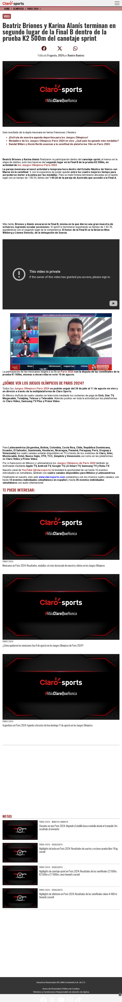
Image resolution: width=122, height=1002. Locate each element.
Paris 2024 (33, 8)
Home (7, 8)
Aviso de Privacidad (52, 989)
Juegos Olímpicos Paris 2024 (32, 388)
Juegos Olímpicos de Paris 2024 (76, 463)
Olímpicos (18, 8)
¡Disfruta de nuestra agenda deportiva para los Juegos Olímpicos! (48, 137)
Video (7, 16)
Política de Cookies (71, 989)
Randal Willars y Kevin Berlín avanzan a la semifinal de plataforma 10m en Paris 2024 (59, 144)
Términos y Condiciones (44, 992)
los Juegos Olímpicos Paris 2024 (37, 165)
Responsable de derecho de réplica (72, 992)
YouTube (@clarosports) (36, 470)
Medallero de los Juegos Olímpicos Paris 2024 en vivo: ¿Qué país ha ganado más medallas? (64, 140)
